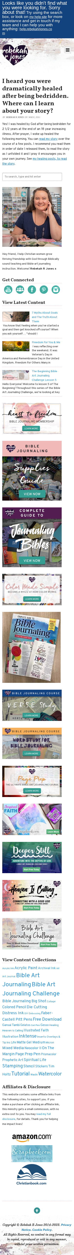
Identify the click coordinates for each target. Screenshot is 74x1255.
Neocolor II (32, 1048)
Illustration (10, 1037)
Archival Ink (47, 968)
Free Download (47, 1019)
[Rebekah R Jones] (15, 64)
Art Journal (8, 976)
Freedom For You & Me (46, 342)
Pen (36, 1054)
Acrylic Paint (25, 968)
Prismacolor (48, 1054)
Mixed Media (13, 1048)
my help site (38, 17)
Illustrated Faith (36, 1030)
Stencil (29, 1066)
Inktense (28, 1036)
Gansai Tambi (11, 1025)
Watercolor (50, 1074)
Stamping (12, 1066)
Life (13, 1042)
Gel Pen (35, 1025)
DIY (26, 1013)
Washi (34, 1074)
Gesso (44, 1025)
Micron (50, 1042)
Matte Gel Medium (31, 1042)
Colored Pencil (14, 1007)
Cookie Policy (42, 1229)
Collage (51, 1001)
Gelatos (25, 1025)
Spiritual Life (35, 1060)
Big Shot (38, 1001)
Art (57, 968)
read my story (48, 139)
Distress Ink (13, 1013)
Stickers (41, 1066)
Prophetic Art (12, 1060)
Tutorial (20, 1074)
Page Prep (24, 1054)
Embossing (34, 1013)
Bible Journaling (16, 1001)
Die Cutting (37, 1007)
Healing (54, 1025)
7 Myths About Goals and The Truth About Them (45, 317)
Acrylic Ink (8, 968)
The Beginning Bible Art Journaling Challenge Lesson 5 (44, 376)
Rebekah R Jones (15, 117)
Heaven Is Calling (12, 1030)
